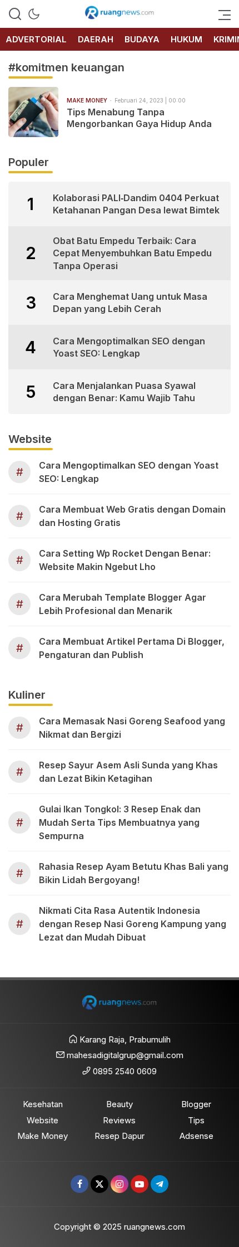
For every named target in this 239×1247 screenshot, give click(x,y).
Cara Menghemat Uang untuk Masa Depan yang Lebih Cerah (130, 302)
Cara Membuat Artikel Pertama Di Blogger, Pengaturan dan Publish (132, 648)
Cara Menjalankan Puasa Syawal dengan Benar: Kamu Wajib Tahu (124, 391)
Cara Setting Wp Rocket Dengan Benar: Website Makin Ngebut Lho (125, 560)
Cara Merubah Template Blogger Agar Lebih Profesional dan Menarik (122, 604)
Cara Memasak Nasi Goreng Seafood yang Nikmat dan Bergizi (132, 727)
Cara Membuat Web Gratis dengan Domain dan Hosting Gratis (132, 516)
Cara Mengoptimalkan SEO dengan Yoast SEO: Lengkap (129, 347)
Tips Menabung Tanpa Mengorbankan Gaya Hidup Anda (139, 117)
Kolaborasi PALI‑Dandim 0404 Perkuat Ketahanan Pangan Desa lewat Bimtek (136, 204)
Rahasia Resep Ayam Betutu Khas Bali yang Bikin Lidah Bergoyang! (133, 873)
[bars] (221, 14)
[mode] (34, 14)
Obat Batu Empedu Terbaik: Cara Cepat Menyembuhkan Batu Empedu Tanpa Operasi (132, 253)
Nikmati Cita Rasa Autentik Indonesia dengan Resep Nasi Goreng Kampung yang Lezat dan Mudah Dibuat (132, 924)
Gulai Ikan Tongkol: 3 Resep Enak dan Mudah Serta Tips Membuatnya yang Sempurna (120, 822)
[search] (15, 14)
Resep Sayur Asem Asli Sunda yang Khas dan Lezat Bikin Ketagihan (128, 771)
